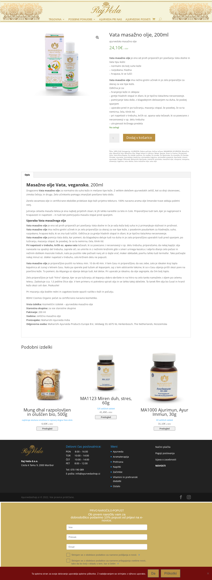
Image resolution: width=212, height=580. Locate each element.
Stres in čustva (172, 153)
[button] (97, 37)
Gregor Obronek (123, 159)
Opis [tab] (27, 174)
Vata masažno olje (141, 161)
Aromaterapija (121, 456)
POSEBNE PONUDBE (80, 19)
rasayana (185, 159)
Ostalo (116, 486)
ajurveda (119, 157)
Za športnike (165, 155)
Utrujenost (182, 153)
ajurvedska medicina (132, 157)
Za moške (147, 155)
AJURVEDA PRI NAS (110, 19)
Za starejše (175, 155)
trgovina (120, 161)
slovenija (112, 161)
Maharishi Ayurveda (139, 159)
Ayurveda (177, 157)
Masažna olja (118, 153)
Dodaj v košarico (139, 137)
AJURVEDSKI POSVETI (138, 19)
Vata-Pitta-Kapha (120, 155)
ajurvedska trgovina (149, 157)
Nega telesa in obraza (145, 153)
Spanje (162, 153)
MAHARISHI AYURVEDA (172, 151)
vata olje (153, 161)
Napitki (117, 466)
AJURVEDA (135, 151)
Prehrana (118, 461)
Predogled (47, 428)
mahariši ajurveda (154, 159)
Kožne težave (157, 151)
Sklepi (156, 153)
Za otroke (155, 155)
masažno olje (168, 159)
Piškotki (170, 573)
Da (153, 573)
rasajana (177, 159)
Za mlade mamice (135, 155)
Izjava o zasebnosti (165, 459)
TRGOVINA (55, 19)
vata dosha (129, 161)
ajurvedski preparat (165, 157)
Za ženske (184, 155)
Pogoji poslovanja (165, 453)
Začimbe (117, 472)
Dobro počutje (145, 151)
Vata (111, 155)
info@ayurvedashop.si (88, 473)
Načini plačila (162, 446)
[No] (208, 573)
